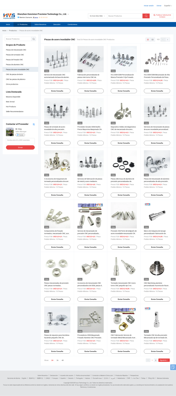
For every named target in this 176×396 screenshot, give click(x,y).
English (24, 378)
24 (52, 360)
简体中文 (32, 378)
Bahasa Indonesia (163, 378)
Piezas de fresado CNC (14, 59)
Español (63, 378)
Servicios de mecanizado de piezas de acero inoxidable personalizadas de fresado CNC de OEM (157, 129)
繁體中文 (40, 378)
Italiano (87, 378)
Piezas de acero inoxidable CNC (17, 69)
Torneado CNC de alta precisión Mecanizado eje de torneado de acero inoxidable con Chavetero (155, 337)
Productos (23, 24)
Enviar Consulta (57, 91)
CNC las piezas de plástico (15, 79)
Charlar (21, 135)
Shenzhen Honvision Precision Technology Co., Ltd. (42, 14)
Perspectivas (134, 375)
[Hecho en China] (17, 5)
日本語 (47, 378)
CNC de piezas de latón (14, 74)
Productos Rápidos (121, 375)
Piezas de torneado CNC (15, 55)
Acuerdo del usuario (66, 375)
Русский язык (97, 378)
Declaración (54, 375)
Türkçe (143, 378)
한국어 (106, 378)
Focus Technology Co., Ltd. (83, 383)
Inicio (8, 24)
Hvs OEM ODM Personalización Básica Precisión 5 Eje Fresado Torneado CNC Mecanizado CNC (123, 77)
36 (57, 360)
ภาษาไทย (136, 378)
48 (63, 360)
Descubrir (56, 24)
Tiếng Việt (151, 378)
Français (55, 378)
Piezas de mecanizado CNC (16, 50)
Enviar (20, 147)
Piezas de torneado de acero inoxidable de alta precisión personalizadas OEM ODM (54, 129)
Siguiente (163, 360)
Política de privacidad (83, 375)
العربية (113, 378)
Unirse (159, 5)
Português (79, 378)
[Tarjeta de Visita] (34, 124)
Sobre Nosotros (40, 24)
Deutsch (71, 378)
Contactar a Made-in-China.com (102, 375)
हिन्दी (128, 378)
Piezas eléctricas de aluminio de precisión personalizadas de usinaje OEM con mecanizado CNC (123, 181)
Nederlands (121, 378)
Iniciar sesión (149, 5)
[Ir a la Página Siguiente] (167, 39)
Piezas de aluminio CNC (14, 64)
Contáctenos (72, 24)
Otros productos (12, 84)
